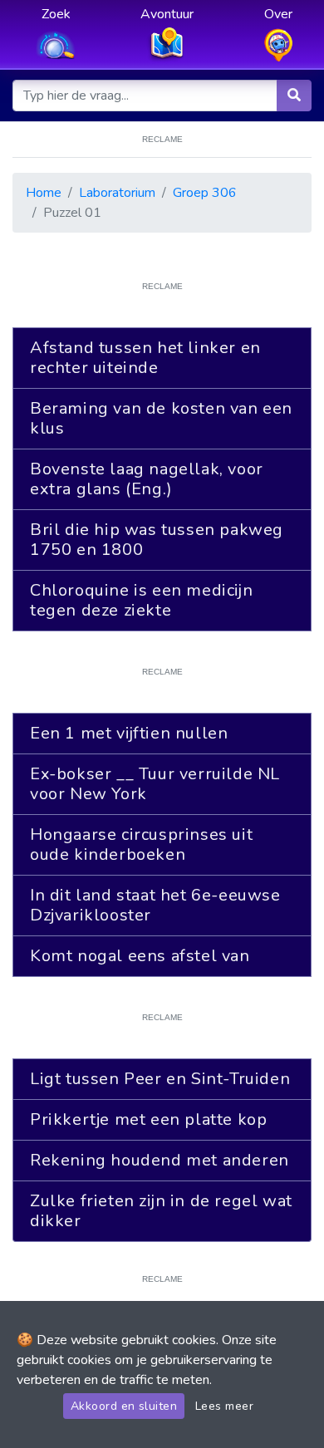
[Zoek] (294, 95)
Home (43, 193)
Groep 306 (205, 193)
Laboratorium (117, 193)
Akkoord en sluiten (124, 1406)
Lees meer (224, 1406)
